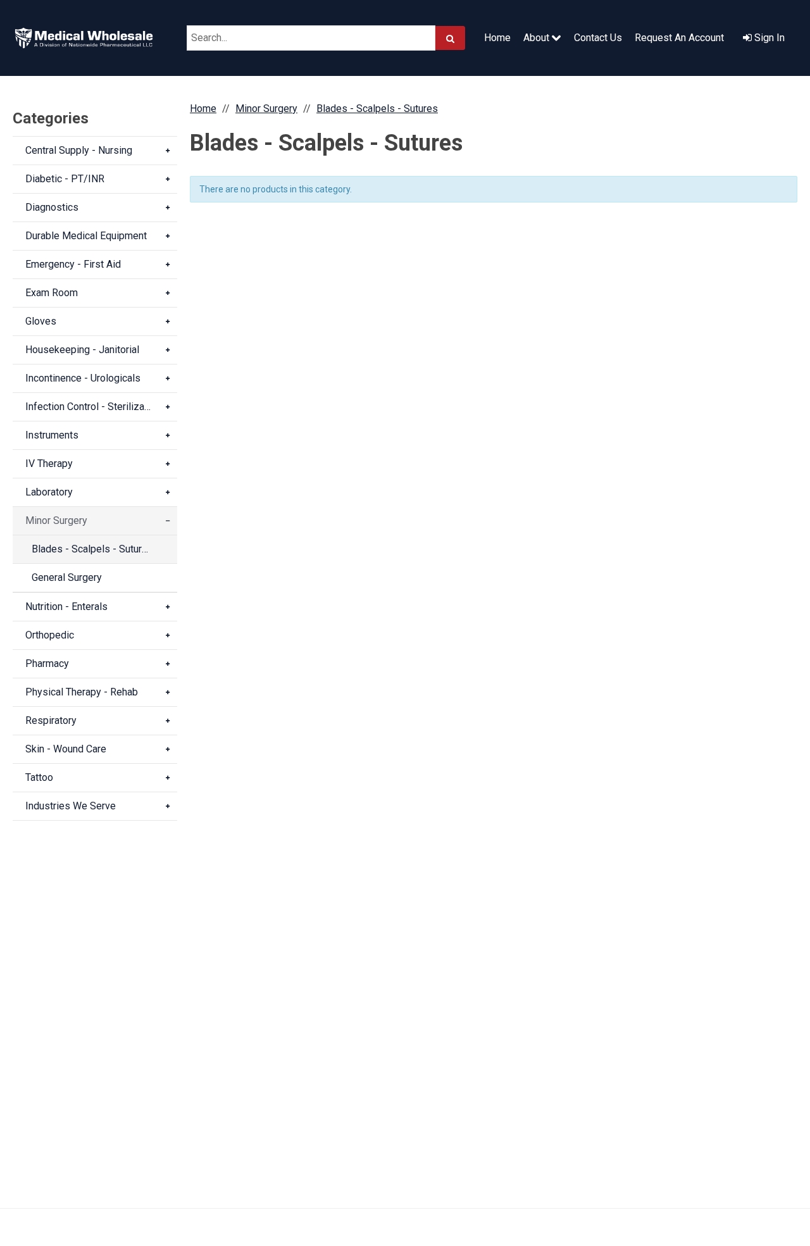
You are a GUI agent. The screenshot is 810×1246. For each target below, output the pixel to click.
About (537, 38)
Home (497, 38)
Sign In (768, 38)
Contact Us (598, 38)
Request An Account (679, 38)
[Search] (450, 38)
